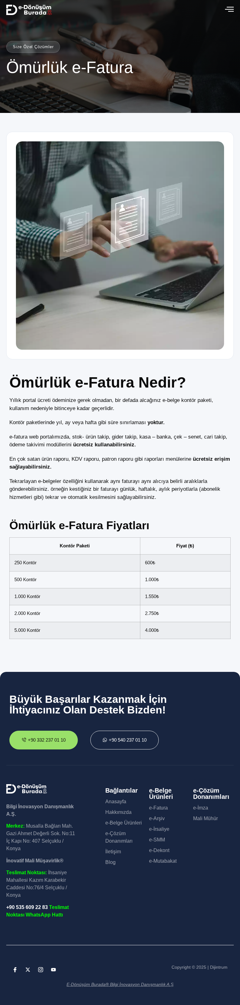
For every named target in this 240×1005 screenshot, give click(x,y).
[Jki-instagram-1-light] (40, 969)
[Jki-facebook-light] (15, 969)
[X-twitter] (27, 969)
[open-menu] (229, 10)
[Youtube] (53, 969)
